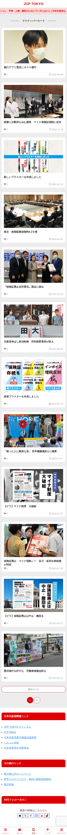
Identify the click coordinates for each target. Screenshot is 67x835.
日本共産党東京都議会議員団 (20, 737)
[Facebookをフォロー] (31, 815)
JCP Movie (10, 732)
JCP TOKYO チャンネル (17, 727)
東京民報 (9, 784)
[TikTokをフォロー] (47, 815)
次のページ (33, 689)
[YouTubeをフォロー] (41, 815)
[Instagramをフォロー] (36, 815)
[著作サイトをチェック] (20, 815)
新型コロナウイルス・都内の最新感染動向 (27, 779)
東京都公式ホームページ (17, 774)
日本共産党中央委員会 (16, 748)
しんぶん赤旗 (11, 742)
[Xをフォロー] (25, 815)
